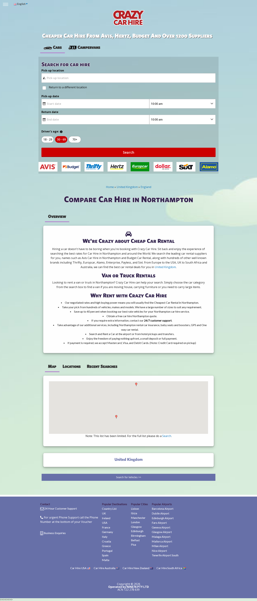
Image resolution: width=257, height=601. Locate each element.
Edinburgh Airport (163, 518)
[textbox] (128, 78)
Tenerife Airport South (165, 555)
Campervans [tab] (89, 47)
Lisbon (135, 508)
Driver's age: (50, 131)
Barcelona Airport (162, 508)
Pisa (133, 544)
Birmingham (138, 535)
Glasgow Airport (162, 532)
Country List (109, 508)
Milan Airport (160, 546)
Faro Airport (159, 522)
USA (104, 522)
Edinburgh (137, 531)
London (135, 522)
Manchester (138, 517)
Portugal (107, 550)
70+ (74, 139)
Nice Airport (159, 550)
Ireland (106, 518)
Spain (105, 555)
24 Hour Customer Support (60, 508)
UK (104, 513)
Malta (105, 560)
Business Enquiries (55, 533)
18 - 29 (47, 139)
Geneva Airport (161, 527)
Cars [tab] (57, 47)
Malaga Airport (161, 536)
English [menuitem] (21, 3)
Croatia (106, 541)
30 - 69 (61, 139)
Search (128, 152)
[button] (116, 417)
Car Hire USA (78, 568)
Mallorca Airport (162, 541)
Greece (106, 546)
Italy (104, 536)
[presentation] (84, 47)
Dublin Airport (160, 513)
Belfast (135, 540)
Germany (107, 532)
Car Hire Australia (104, 568)
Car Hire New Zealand (136, 568)
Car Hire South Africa (169, 568)
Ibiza (134, 513)
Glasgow (136, 526)
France (106, 527)
